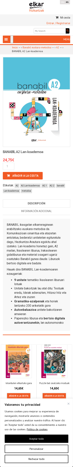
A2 (57, 47)
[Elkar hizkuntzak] (36, 6)
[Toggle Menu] (11, 39)
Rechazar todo (36, 459)
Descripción (36, 203)
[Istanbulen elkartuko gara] (18, 359)
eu (62, 2)
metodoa (26, 191)
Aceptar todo (36, 438)
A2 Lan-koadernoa (30, 185)
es (67, 2)
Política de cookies (37, 429)
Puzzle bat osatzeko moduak (54, 383)
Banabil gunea (29, 259)
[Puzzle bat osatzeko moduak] (54, 360)
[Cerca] (68, 404)
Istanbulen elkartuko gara (19, 383)
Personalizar (36, 449)
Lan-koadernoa (11, 191)
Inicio (15, 47)
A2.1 (44, 185)
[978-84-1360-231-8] (36, 101)
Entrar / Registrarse (58, 23)
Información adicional (36, 211)
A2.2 (52, 185)
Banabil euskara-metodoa (37, 47)
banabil (60, 185)
